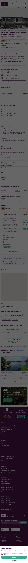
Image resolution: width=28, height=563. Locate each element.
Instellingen (14, 560)
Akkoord (14, 557)
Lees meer (3, 554)
